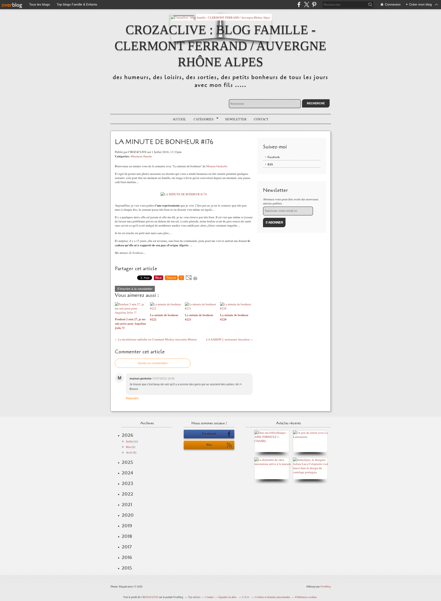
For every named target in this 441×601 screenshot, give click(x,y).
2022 (127, 494)
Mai (128, 447)
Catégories (202, 119)
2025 (127, 462)
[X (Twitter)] (306, 4)
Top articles (194, 597)
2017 (127, 547)
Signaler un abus (227, 597)
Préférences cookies (306, 597)
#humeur (136, 156)
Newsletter (235, 119)
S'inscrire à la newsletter (135, 289)
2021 (127, 504)
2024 (127, 473)
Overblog (325, 586)
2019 (127, 525)
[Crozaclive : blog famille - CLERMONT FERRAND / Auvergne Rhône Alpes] (220, 17)
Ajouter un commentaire (153, 363)
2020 (128, 515)
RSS (270, 164)
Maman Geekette (216, 166)
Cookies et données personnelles (272, 597)
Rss (209, 445)
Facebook (274, 157)
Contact (261, 119)
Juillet (130, 441)
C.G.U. (246, 597)
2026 (127, 435)
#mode (147, 156)
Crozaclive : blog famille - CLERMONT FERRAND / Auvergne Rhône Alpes (220, 46)
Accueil (179, 119)
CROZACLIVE (149, 597)
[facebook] (299, 4)
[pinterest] (314, 4)
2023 (127, 483)
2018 (127, 536)
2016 (127, 557)
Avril (129, 452)
